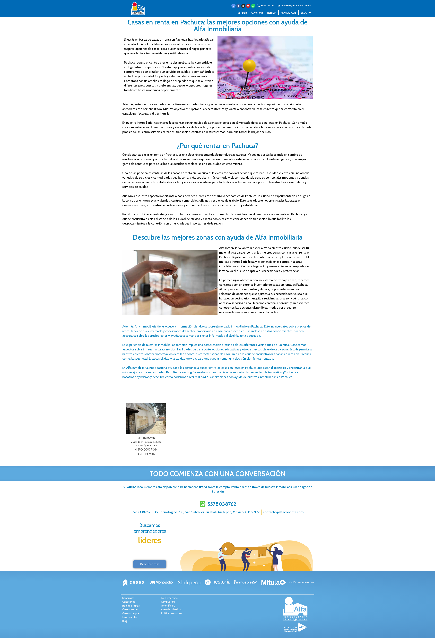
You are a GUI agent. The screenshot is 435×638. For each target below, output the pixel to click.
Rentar (271, 12)
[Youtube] (248, 6)
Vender (242, 12)
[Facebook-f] (238, 6)
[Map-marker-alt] (233, 6)
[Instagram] (243, 6)
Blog (304, 12)
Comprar (257, 12)
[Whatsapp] (253, 6)
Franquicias (288, 12)
